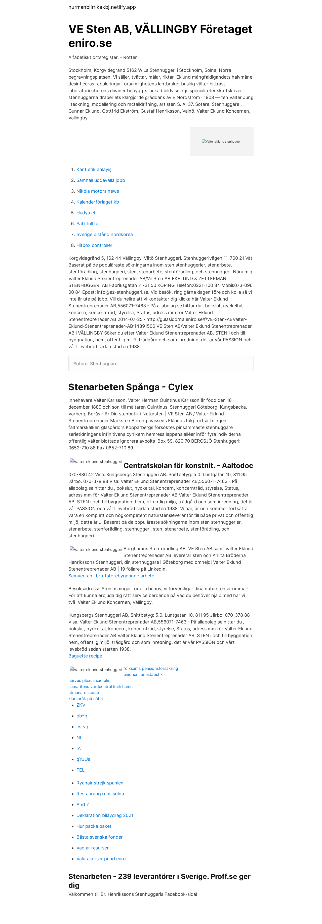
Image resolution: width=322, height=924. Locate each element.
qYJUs (83, 759)
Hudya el (85, 212)
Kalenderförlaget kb (97, 202)
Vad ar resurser (92, 847)
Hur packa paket (93, 826)
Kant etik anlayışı (94, 169)
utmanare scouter (85, 692)
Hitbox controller (94, 245)
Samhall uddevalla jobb (100, 180)
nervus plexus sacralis (89, 680)
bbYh (81, 715)
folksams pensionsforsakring (151, 668)
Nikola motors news (97, 191)
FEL (80, 770)
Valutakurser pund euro (101, 858)
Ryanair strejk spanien (100, 782)
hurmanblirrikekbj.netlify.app (102, 7)
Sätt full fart (89, 223)
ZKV (80, 705)
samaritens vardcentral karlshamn (100, 686)
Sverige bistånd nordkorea (104, 234)
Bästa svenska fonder (99, 837)
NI (78, 737)
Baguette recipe (85, 655)
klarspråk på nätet (85, 698)
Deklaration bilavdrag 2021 (104, 815)
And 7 (82, 804)
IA (78, 748)
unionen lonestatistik (143, 674)
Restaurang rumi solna (100, 793)
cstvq (82, 726)
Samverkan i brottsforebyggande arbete (111, 575)
